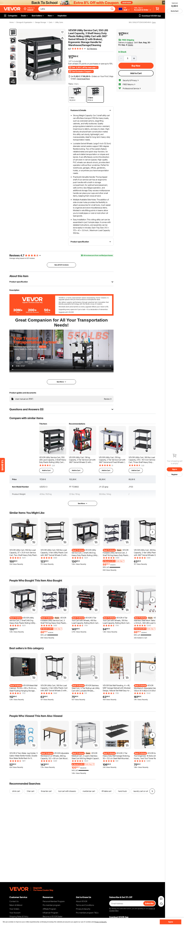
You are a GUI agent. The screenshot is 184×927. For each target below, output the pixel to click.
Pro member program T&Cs (87, 912)
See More (81, 503)
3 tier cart (30, 791)
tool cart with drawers (67, 791)
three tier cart (46, 791)
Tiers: (70, 84)
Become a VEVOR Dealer (53, 916)
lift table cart (106, 791)
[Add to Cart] (34, 542)
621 (28, 258)
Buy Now (136, 65)
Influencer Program (50, 912)
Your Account (14, 912)
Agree (170, 922)
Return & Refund (15, 905)
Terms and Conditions (85, 905)
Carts (50, 22)
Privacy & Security (83, 909)
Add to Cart (136, 73)
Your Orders (14, 909)
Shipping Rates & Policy (18, 916)
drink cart (16, 791)
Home (11, 22)
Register (174, 474)
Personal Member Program (54, 901)
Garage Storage (40, 22)
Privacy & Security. (100, 922)
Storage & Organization (24, 22)
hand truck (122, 791)
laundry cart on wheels (142, 791)
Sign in (174, 469)
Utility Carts (59, 22)
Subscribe (149, 903)
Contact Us (14, 901)
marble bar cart (89, 791)
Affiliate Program (49, 909)
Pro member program (51, 905)
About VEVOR (81, 901)
